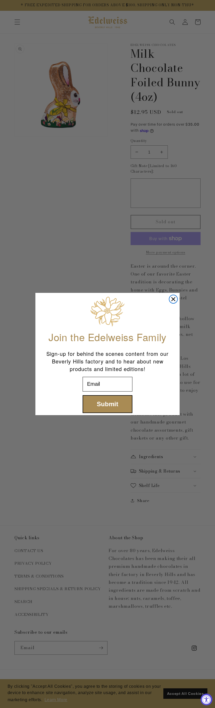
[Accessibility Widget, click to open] (206, 699)
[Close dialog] (173, 299)
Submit (107, 404)
